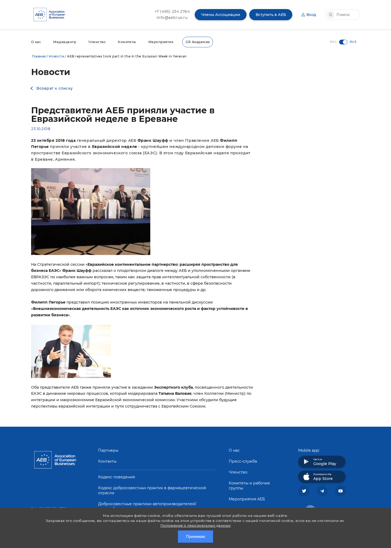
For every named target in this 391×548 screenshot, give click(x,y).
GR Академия (198, 42)
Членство (97, 42)
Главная (39, 56)
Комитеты (127, 42)
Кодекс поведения (116, 477)
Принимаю (195, 536)
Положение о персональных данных (195, 525)
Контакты (107, 461)
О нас (36, 42)
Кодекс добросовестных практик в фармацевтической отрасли (152, 490)
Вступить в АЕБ (271, 14)
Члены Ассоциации (220, 14)
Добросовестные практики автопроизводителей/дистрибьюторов (147, 506)
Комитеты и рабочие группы (249, 486)
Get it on (324, 462)
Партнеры (108, 450)
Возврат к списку (54, 88)
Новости (56, 56)
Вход (311, 14)
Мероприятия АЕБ (247, 499)
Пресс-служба (243, 461)
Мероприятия (160, 42)
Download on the (323, 477)
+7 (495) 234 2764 (172, 11)
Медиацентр (64, 42)
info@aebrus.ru (172, 17)
